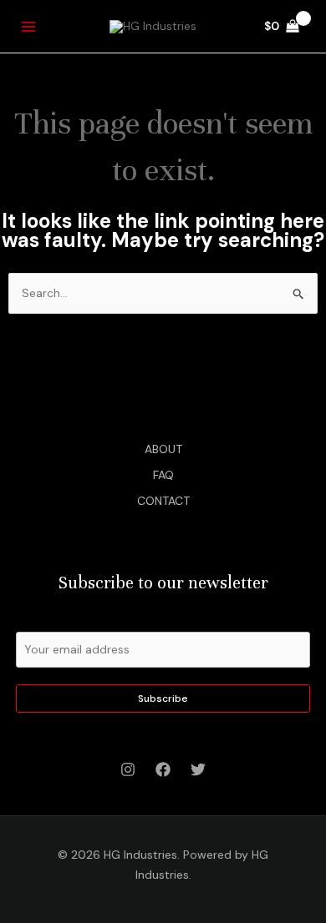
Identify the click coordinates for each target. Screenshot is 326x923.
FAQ (163, 474)
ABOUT (163, 448)
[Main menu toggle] (28, 26)
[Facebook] (163, 769)
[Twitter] (198, 769)
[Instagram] (127, 769)
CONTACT (163, 500)
